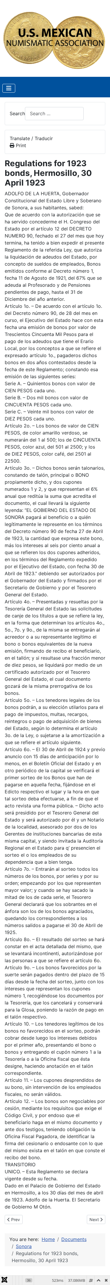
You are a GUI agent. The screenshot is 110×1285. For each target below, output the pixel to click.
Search (17, 113)
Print (20, 145)
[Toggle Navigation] (8, 88)
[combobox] (54, 113)
